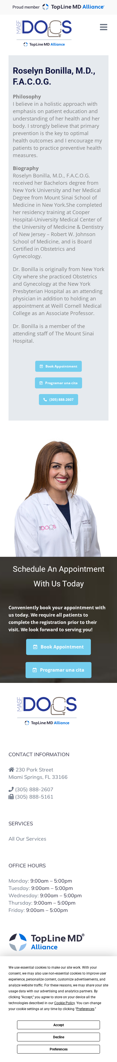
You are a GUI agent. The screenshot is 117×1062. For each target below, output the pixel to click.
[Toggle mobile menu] (104, 27)
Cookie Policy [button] (64, 1003)
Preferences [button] (85, 1009)
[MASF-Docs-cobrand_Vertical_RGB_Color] (47, 699)
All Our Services (27, 838)
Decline (58, 1037)
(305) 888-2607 (34, 789)
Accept (58, 1025)
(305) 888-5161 (34, 796)
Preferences (59, 1049)
